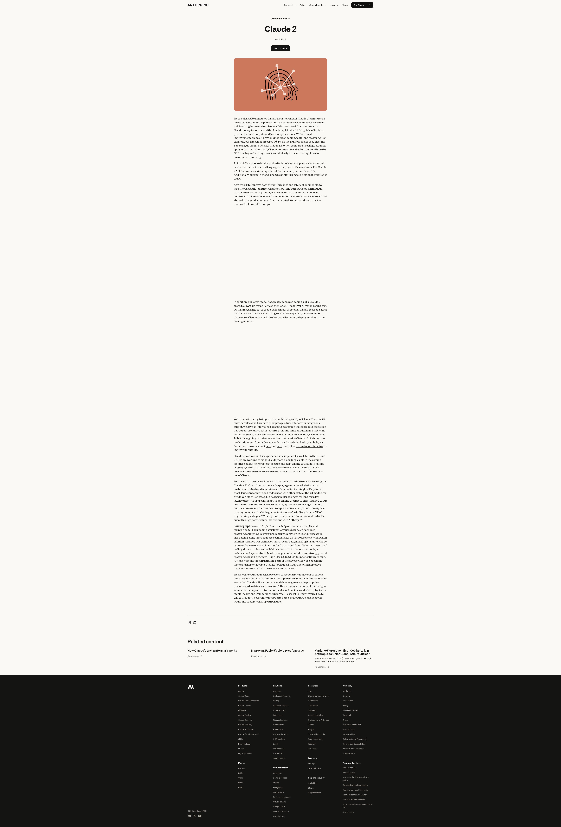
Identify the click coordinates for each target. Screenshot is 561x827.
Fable (240, 773)
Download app (244, 744)
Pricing (241, 749)
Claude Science (245, 720)
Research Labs (314, 768)
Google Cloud (279, 807)
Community (313, 701)
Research (347, 715)
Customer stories (315, 715)
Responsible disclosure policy (355, 785)
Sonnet (241, 783)
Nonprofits (277, 753)
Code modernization (282, 696)
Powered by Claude (316, 734)
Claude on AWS (279, 802)
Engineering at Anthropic (318, 720)
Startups (311, 763)
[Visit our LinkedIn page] (189, 815)
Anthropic (347, 691)
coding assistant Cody (272, 529)
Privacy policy (349, 772)
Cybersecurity (279, 710)
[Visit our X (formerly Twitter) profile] (194, 815)
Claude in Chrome (245, 729)
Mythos (241, 768)
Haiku (240, 787)
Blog (310, 691)
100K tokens (244, 192)
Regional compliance (282, 797)
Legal (275, 744)
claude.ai (272, 126)
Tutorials (311, 744)
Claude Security (245, 725)
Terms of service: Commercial (355, 790)
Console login (278, 816)
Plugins (311, 729)
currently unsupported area (272, 597)
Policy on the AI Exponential (355, 739)
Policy (303, 5)
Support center (314, 793)
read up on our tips (294, 471)
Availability (312, 783)
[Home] (198, 5)
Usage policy (348, 812)
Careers (346, 696)
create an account (269, 463)
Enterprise (277, 715)
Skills (240, 739)
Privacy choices (349, 768)
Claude (241, 691)
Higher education (280, 734)
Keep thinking (349, 734)
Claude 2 (272, 118)
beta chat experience (314, 174)
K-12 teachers (279, 739)
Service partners (315, 739)
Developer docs (280, 778)
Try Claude (359, 5)
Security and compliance (353, 749)
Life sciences (278, 749)
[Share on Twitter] (190, 622)
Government (278, 725)
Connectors (313, 705)
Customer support (280, 705)
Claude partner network (318, 696)
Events (311, 725)
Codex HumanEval (289, 305)
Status (311, 788)
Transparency (349, 753)
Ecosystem (277, 787)
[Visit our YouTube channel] (200, 815)
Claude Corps (349, 729)
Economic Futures (350, 710)
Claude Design (244, 715)
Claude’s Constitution (352, 725)
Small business (279, 758)
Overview (277, 773)
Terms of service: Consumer (355, 795)
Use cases (312, 749)
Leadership (348, 701)
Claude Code (244, 696)
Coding (276, 701)
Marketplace (278, 792)
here (268, 446)
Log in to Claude (245, 753)
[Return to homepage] (191, 686)
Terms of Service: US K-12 (354, 799)
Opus (240, 778)
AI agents (277, 691)
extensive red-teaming (309, 446)
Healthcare (278, 729)
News (345, 5)
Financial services (280, 720)
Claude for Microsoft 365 (248, 734)
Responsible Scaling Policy (354, 744)
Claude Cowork (244, 705)
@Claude (242, 710)
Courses (311, 710)
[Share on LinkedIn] (194, 622)
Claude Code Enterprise (248, 701)
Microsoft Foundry (281, 811)
